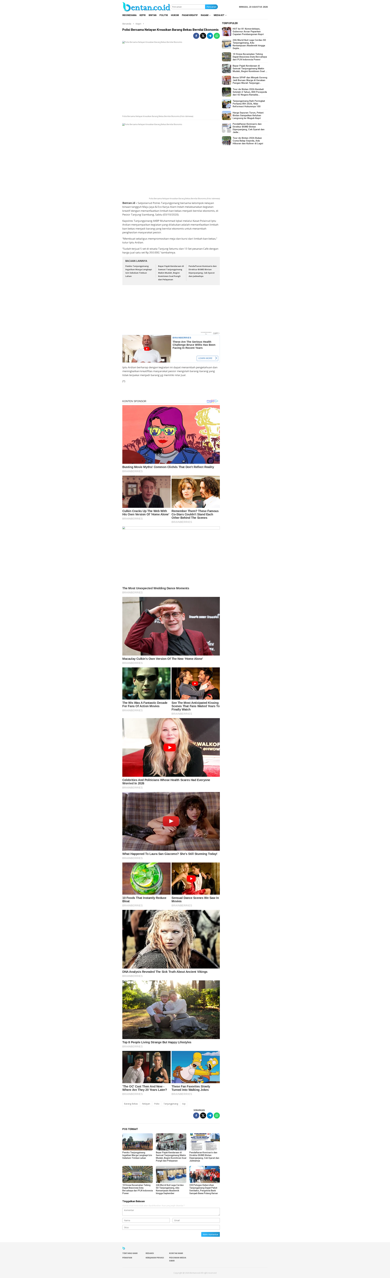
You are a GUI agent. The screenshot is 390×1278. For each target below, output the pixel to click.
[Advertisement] (171, 310)
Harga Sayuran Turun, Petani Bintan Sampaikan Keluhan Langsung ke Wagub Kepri (248, 115)
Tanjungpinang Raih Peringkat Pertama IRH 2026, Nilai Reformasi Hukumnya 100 (249, 104)
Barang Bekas (131, 1103)
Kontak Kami (176, 1253)
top (184, 1103)
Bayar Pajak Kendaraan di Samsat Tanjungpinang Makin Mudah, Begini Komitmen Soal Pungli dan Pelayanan (171, 273)
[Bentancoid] (146, 6)
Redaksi (150, 1253)
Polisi (156, 1103)
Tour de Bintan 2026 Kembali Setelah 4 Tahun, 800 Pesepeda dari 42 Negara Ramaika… (250, 92)
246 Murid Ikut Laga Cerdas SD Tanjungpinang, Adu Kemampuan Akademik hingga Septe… (249, 44)
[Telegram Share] (210, 36)
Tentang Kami (130, 1253)
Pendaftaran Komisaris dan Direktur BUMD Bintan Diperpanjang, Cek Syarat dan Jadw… (248, 128)
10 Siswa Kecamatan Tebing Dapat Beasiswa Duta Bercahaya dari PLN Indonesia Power (250, 57)
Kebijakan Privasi (155, 1257)
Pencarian (211, 6)
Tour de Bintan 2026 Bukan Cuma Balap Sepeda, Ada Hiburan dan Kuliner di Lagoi (248, 141)
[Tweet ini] (203, 36)
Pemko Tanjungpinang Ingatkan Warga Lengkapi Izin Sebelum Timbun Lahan (137, 1155)
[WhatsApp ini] (217, 36)
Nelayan (146, 1103)
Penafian (127, 1257)
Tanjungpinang (170, 1103)
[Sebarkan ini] (196, 36)
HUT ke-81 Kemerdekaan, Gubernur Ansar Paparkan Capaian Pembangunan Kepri (248, 31)
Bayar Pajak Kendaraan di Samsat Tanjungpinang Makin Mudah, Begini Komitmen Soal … (250, 68)
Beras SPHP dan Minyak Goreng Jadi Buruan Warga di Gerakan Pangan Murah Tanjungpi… (250, 80)
